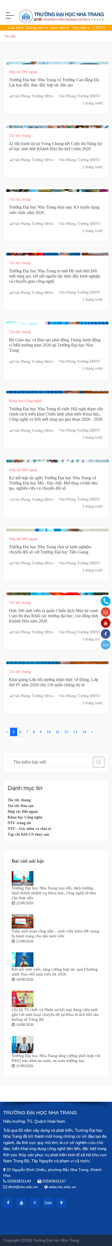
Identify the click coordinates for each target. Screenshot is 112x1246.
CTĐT (98, 27)
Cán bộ (14, 27)
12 (66, 732)
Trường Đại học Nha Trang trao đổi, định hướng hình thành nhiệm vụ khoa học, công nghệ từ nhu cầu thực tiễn (54, 893)
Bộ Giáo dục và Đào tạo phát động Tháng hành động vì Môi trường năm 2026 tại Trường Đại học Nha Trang (55, 345)
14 (84, 732)
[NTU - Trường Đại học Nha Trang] (56, 17)
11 (57, 732)
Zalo (105, 645)
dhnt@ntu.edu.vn (23, 1187)
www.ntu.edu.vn (62, 1187)
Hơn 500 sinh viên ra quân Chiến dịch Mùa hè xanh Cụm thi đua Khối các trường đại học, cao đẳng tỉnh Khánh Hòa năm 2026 (53, 615)
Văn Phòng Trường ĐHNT (79, 96)
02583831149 (19, 1181)
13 (75, 732)
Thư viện (80, 27)
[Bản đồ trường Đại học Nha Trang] (61, 1203)
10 (48, 732)
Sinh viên (58, 27)
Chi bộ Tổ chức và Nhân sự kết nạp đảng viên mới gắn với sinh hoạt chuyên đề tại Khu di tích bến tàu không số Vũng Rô (55, 1014)
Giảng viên (36, 27)
